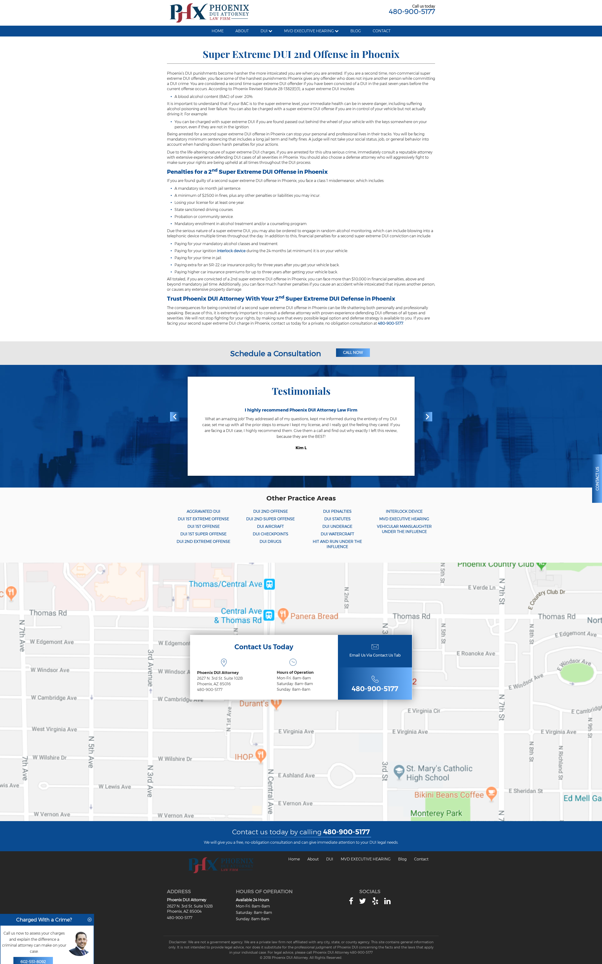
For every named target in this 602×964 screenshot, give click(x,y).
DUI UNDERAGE (337, 526)
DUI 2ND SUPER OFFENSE (270, 519)
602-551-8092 (33, 951)
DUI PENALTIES (337, 511)
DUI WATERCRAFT (337, 534)
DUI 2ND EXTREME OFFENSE (203, 541)
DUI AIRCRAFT (270, 526)
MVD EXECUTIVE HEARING (404, 519)
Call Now (353, 352)
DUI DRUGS (270, 541)
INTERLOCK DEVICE (404, 511)
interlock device (231, 251)
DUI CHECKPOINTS (270, 534)
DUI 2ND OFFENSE (270, 511)
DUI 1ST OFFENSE (203, 526)
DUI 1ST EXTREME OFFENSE (203, 519)
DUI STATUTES (337, 519)
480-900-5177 (412, 11)
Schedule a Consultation (275, 353)
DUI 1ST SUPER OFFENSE (203, 534)
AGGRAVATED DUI (203, 511)
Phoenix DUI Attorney (186, 900)
